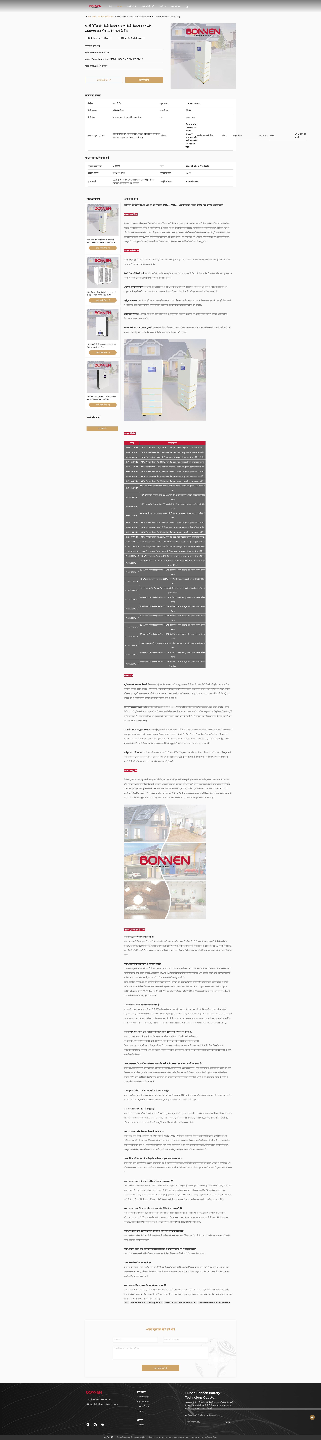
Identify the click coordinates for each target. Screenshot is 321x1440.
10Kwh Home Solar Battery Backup (146, 1302)
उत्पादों (94, 17)
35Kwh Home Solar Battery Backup (214, 1302)
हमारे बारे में (131, 6)
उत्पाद (119, 6)
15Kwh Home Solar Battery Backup (180, 1302)
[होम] (95, 6)
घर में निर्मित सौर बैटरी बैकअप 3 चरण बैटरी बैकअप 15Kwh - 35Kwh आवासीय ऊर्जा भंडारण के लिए (101, 242)
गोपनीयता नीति (108, 1437)
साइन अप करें (229, 1422)
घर (89, 17)
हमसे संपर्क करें (148, 6)
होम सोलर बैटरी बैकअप (105, 17)
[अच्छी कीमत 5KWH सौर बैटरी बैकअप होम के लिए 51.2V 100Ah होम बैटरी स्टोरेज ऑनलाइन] (102, 324)
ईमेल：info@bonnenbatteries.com (103, 1404)
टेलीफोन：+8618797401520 (100, 1399)
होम (110, 6)
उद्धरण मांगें (143, 80)
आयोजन (162, 6)
